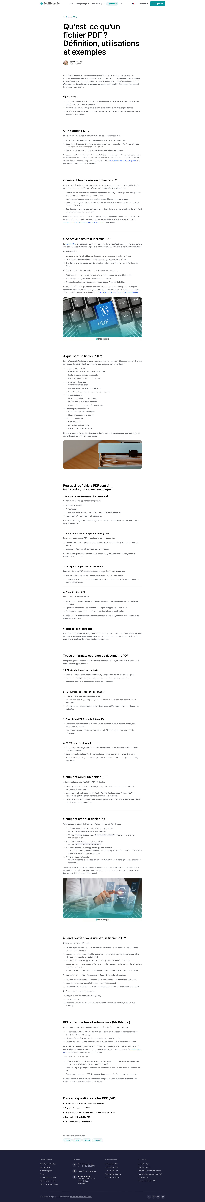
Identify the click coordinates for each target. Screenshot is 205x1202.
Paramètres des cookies (48, 1177)
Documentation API (144, 1167)
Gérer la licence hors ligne (49, 1184)
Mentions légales (46, 1171)
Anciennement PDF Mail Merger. (81, 1197)
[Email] (158, 1197)
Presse (42, 1174)
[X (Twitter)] (149, 1197)
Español (87, 1140)
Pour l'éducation (143, 1164)
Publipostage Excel (111, 1171)
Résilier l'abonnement (47, 1181)
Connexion (143, 4)
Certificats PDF (143, 1177)
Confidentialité (45, 1167)
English (67, 1140)
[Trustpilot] (163, 1197)
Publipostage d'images (113, 1174)
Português (97, 1140)
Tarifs (71, 4)
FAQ (121, 4)
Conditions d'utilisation (48, 1164)
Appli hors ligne (98, 4)
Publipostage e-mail (112, 1177)
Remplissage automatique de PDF (149, 1171)
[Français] (134, 3)
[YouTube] (153, 1197)
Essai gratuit (157, 4)
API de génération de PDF (147, 1181)
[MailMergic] (50, 4)
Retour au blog (71, 17)
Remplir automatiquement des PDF (150, 1174)
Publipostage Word (111, 1167)
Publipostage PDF (111, 1164)
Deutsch (77, 1140)
